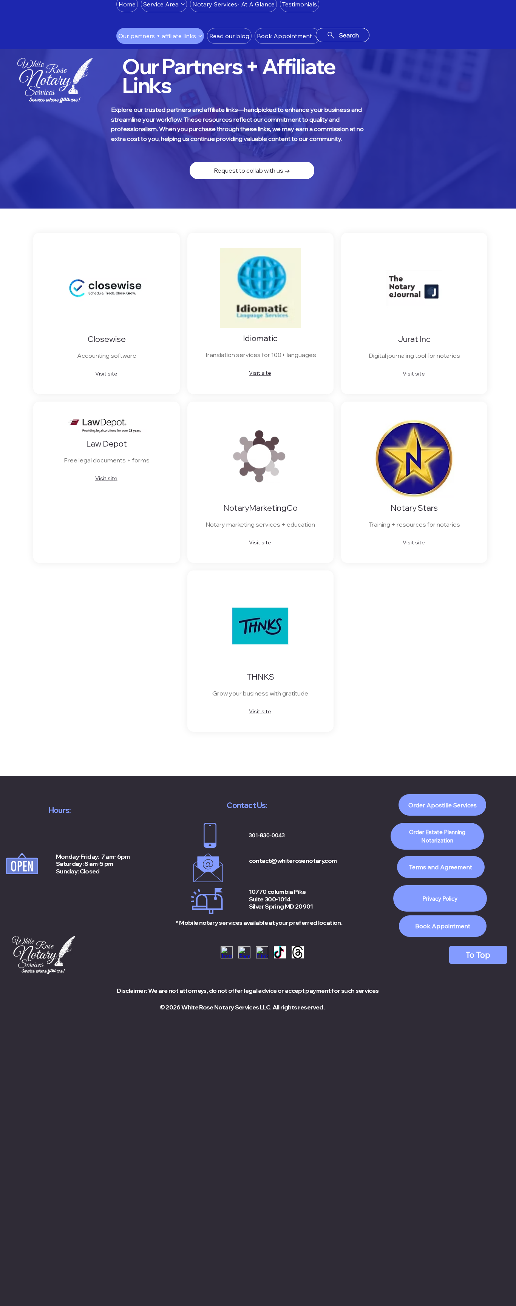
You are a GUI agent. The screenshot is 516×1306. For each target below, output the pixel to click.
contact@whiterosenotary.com (293, 860)
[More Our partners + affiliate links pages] (200, 36)
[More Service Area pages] (183, 4)
